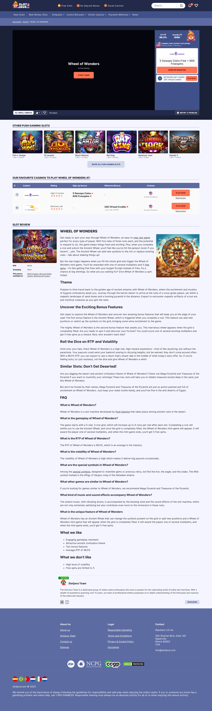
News (135, 14)
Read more (192, 602)
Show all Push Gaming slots (106, 164)
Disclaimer (113, 647)
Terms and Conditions (120, 635)
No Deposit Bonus (90, 5)
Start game (83, 75)
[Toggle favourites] (196, 5)
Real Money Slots (38, 14)
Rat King (111, 155)
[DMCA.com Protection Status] (134, 664)
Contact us (66, 641)
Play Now (191, 78)
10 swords (49, 155)
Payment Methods (118, 14)
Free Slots (66, 5)
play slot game (142, 237)
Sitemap (64, 647)
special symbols (81, 471)
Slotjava (17, 22)
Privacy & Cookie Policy (121, 641)
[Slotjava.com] (21, 5)
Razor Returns (82, 155)
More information (177, 70)
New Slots (19, 14)
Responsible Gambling (120, 630)
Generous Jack (145, 155)
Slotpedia (57, 14)
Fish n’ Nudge (19, 155)
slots (26, 22)
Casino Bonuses (75, 14)
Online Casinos (96, 14)
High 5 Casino (33, 274)
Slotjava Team (68, 635)
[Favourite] (44, 113)
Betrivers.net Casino (42, 276)
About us (65, 630)
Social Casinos (115, 5)
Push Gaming (84, 68)
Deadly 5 (173, 155)
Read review (181, 198)
